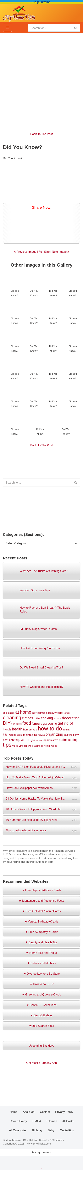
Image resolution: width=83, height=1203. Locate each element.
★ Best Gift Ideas (41, 1015)
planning (25, 739)
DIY (7, 723)
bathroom (42, 713)
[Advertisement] (41, 80)
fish (13, 724)
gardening (50, 723)
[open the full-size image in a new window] (41, 180)
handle (7, 729)
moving (41, 735)
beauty (52, 712)
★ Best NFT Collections (41, 1004)
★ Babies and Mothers (41, 963)
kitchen (8, 734)
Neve (17, 1140)
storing (73, 739)
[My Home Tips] (19, 12)
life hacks (18, 735)
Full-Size (44, 251)
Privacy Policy (64, 1111)
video (15, 746)
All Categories (18, 1130)
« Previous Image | (26, 251)
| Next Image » (59, 251)
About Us (29, 1111)
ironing (66, 729)
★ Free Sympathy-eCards (41, 932)
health (17, 729)
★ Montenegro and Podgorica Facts (41, 900)
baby (34, 713)
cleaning (12, 717)
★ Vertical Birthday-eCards (41, 921)
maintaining (30, 734)
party (76, 734)
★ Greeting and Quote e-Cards (41, 994)
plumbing (37, 740)
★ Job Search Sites (41, 1025)
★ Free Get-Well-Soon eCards (41, 911)
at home (23, 712)
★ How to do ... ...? (41, 984)
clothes (27, 718)
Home (13, 1111)
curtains (57, 718)
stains (63, 740)
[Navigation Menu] (7, 28)
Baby (51, 1130)
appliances (8, 713)
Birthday (37, 1130)
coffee (37, 718)
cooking (47, 718)
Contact (45, 1111)
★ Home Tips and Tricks (41, 952)
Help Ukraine (41, 2)
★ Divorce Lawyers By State (41, 973)
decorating (71, 718)
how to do (50, 728)
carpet (66, 713)
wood (54, 745)
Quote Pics (67, 1130)
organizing (54, 734)
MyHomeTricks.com (39, 1143)
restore (54, 740)
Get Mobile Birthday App (41, 1062)
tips (7, 744)
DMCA (36, 1121)
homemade (30, 729)
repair (46, 739)
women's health (42, 746)
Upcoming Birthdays (41, 1045)
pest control (10, 739)
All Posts (68, 1121)
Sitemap (52, 1121)
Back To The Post (41, 134)
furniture (37, 723)
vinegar (23, 745)
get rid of (65, 723)
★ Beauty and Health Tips (41, 942)
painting (68, 735)
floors (19, 724)
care (60, 712)
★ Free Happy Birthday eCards (41, 890)
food (26, 723)
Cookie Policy (18, 1121)
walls (30, 745)
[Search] (75, 28)
